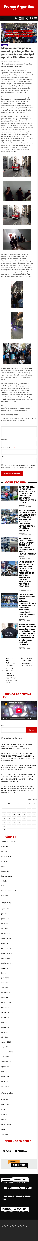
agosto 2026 (5, 909)
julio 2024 (4, 1022)
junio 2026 (5, 919)
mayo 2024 (5, 1032)
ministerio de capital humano (17, 407)
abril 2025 (5, 988)
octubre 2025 (6, 958)
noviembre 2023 (7, 1052)
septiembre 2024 (7, 1012)
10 (4, 815)
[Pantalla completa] (34, 718)
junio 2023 (5, 1076)
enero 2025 (5, 997)
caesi (7, 407)
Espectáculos (6, 856)
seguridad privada (25, 408)
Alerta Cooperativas (8, 841)
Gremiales (4, 45)
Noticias (4, 1109)
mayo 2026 (5, 924)
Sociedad (4, 896)
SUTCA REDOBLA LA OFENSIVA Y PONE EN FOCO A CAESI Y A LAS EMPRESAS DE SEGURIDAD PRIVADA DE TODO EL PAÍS (27, 494)
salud (3, 1129)
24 (4, 823)
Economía (4, 851)
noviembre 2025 (7, 953)
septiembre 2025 (7, 963)
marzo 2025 (5, 993)
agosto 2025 (5, 968)
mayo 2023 (5, 1081)
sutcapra (21, 410)
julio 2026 (4, 914)
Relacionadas (6, 1124)
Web (2, 456)
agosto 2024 (5, 1017)
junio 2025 (5, 978)
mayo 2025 (5, 983)
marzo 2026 (5, 933)
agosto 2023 (5, 1067)
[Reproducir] (4, 718)
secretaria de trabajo (13, 408)
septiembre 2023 (7, 1062)
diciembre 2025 (6, 948)
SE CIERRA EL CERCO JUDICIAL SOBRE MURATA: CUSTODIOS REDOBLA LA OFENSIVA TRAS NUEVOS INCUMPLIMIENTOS (28, 546)
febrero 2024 (6, 1042)
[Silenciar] (31, 718)
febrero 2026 (6, 938)
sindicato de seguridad (7, 410)
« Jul (3, 830)
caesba (3, 407)
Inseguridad (5, 871)
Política (4, 886)
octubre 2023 (6, 1057)
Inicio (3, 866)
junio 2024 (5, 1027)
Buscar (3, 726)
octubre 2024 (6, 1007)
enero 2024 (5, 1047)
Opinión (4, 881)
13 (19, 815)
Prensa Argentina (19, 7)
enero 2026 (5, 943)
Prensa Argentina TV (8, 891)
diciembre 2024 (6, 1002)
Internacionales (6, 876)
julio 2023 (4, 1071)
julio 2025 (4, 973)
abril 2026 (5, 928)
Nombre (4, 439)
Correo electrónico (8, 448)
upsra (25, 410)
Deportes (4, 846)
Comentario (5, 425)
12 (14, 815)
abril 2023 (5, 1086)
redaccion (4, 61)
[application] (19, 710)
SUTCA (16, 410)
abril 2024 (5, 1037)
